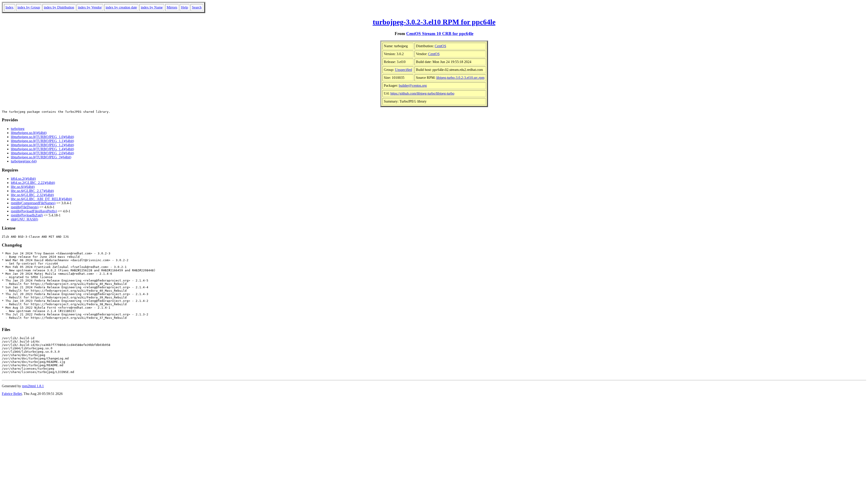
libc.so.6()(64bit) (23, 187)
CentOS (440, 46)
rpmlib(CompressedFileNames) (33, 203)
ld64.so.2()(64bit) (23, 179)
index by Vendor (90, 7)
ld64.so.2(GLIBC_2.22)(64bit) (33, 183)
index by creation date (121, 7)
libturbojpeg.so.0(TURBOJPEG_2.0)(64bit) (42, 153)
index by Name (152, 7)
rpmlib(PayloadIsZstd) (27, 215)
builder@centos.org (413, 85)
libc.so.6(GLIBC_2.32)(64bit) (32, 195)
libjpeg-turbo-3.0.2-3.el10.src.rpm (460, 78)
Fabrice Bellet (12, 394)
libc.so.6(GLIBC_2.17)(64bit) (32, 191)
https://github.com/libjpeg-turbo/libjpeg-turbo (422, 93)
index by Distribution (59, 7)
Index (9, 7)
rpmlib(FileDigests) (24, 207)
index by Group (28, 7)
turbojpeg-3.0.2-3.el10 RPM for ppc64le (434, 22)
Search (197, 7)
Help (184, 7)
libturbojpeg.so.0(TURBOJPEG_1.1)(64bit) (42, 141)
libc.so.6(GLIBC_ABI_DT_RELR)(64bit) (41, 199)
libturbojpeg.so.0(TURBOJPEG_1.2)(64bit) (42, 145)
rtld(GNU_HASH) (24, 219)
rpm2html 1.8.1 (33, 386)
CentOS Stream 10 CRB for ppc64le (439, 33)
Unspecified (403, 70)
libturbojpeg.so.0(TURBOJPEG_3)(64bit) (41, 157)
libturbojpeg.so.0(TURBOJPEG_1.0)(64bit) (42, 137)
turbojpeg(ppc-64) (24, 161)
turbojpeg (17, 129)
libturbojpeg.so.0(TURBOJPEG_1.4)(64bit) (42, 149)
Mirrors (172, 7)
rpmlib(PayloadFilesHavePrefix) (34, 211)
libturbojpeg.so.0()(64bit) (29, 133)
